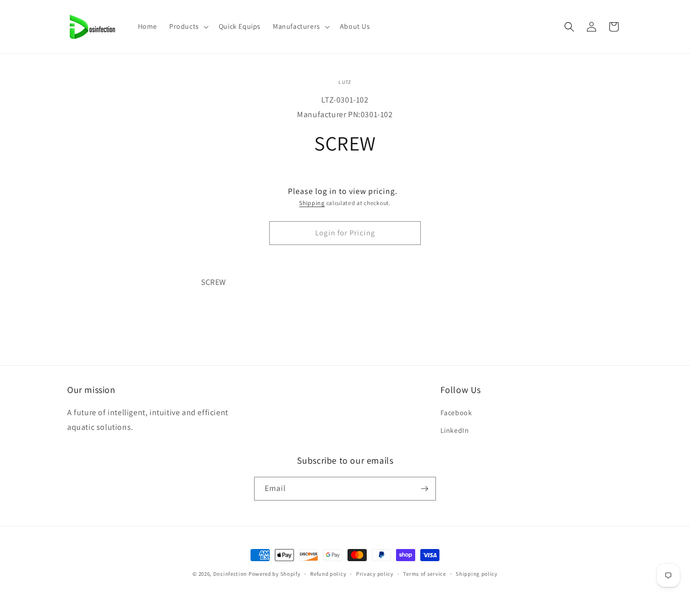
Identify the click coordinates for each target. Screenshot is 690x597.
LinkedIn (454, 430)
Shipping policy (477, 573)
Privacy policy (374, 573)
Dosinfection (230, 573)
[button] (188, 26)
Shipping (312, 203)
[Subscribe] (424, 489)
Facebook (456, 412)
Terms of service (424, 573)
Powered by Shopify (275, 573)
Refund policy (328, 573)
